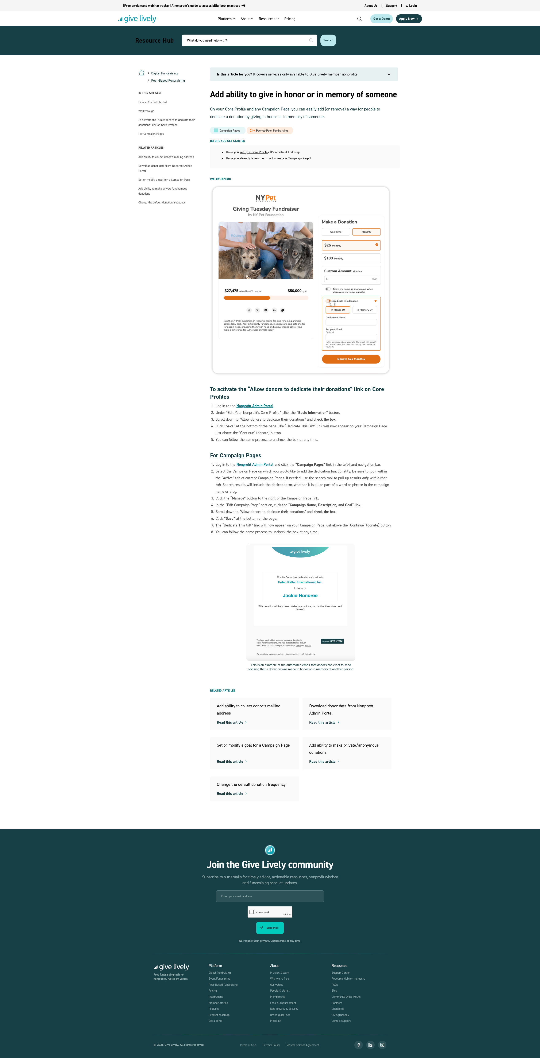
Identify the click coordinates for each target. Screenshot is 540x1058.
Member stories (218, 1002)
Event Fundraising (219, 978)
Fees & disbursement (283, 1002)
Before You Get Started (152, 102)
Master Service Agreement (302, 1045)
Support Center (341, 972)
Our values (277, 984)
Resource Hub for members (348, 978)
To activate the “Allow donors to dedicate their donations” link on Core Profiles (166, 122)
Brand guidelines (280, 1014)
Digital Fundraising (220, 972)
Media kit (275, 1020)
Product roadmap (219, 1014)
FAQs (335, 984)
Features (214, 1008)
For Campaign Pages (151, 133)
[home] (137, 19)
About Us (370, 5)
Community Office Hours (346, 996)
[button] (228, 18)
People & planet (279, 990)
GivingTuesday (340, 1014)
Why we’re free (279, 978)
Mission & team (279, 972)
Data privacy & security (284, 1008)
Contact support (341, 1020)
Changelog (338, 1008)
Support (391, 5)
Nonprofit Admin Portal (254, 405)
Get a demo (215, 1020)
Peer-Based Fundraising (223, 984)
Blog (334, 990)
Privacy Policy (271, 1045)
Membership (277, 996)
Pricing (213, 990)
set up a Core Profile (254, 152)
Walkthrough (146, 111)
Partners (337, 1002)
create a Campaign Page (292, 158)
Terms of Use (248, 1045)
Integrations (216, 996)
